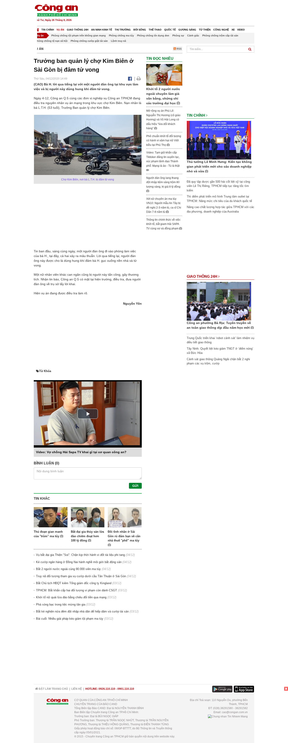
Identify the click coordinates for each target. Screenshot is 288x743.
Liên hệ (76, 688)
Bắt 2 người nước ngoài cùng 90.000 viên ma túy (68, 569)
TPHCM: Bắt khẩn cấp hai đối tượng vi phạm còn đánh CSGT (76, 590)
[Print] (139, 78)
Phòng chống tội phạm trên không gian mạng (78, 35)
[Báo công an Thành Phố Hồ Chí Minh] (56, 10)
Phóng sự (178, 35)
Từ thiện (205, 29)
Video (241, 29)
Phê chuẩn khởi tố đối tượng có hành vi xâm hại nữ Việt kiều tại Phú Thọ (163, 140)
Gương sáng (187, 29)
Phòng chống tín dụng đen (153, 35)
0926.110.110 (107, 688)
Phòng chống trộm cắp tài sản (220, 35)
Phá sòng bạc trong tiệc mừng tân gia (60, 604)
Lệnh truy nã (118, 41)
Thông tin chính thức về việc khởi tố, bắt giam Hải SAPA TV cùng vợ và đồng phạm (163, 224)
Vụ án (60, 29)
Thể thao (155, 29)
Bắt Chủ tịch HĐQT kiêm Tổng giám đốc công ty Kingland (73, 583)
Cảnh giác (193, 35)
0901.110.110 (125, 688)
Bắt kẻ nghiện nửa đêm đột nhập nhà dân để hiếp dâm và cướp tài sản (82, 611)
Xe (233, 29)
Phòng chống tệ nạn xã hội (51, 41)
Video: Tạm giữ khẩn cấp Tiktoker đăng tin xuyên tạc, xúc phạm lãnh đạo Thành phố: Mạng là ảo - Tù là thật (163, 159)
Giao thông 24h (77, 29)
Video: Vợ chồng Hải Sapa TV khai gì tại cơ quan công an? (81, 452)
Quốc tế (170, 29)
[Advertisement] (172, 13)
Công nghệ (221, 29)
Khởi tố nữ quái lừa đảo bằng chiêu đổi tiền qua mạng (71, 597)
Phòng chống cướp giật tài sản (89, 41)
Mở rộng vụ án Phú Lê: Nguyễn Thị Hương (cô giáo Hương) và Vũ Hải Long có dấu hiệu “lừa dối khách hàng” (163, 119)
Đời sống (139, 29)
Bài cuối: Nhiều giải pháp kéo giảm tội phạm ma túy (69, 618)
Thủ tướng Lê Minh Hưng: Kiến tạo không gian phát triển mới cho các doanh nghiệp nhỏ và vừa (219, 166)
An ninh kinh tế (101, 29)
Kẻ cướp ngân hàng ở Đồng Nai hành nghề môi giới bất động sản (79, 562)
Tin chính (47, 29)
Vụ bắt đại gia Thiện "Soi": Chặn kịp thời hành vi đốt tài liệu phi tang (80, 555)
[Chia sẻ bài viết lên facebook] (130, 78)
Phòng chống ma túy (121, 35)
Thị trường (123, 29)
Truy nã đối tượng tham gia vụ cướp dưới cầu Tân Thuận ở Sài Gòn (81, 576)
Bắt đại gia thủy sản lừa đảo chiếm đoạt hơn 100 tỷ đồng (87, 536)
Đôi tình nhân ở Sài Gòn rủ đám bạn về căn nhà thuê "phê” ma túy (124, 536)
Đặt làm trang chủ (53, 688)
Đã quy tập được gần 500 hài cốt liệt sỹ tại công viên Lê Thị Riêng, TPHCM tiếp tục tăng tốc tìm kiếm (218, 186)
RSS (179, 48)
